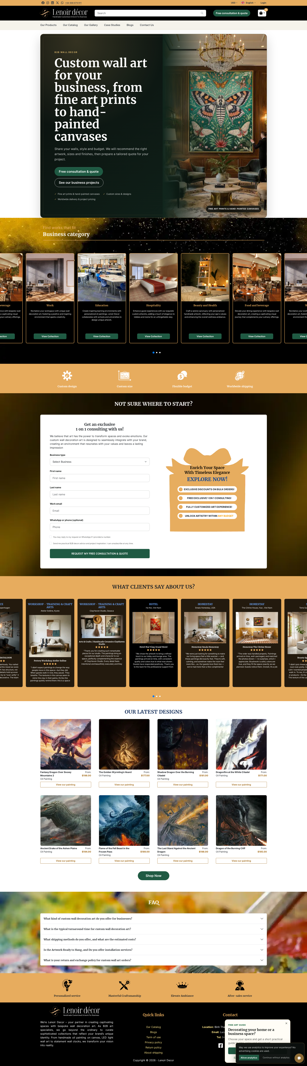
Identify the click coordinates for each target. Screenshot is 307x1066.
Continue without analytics (276, 1057)
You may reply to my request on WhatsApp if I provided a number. (82, 537)
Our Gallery (91, 25)
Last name (55, 487)
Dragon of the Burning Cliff (230, 848)
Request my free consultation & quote (99, 553)
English (249, 2)
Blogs (130, 25)
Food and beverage (257, 305)
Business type (57, 455)
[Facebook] (43, 2)
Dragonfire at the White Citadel (233, 772)
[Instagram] (48, 2)
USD (233, 2)
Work (50, 305)
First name (55, 471)
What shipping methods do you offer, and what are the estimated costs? (90, 939)
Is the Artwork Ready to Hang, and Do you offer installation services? (88, 949)
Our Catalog (70, 25)
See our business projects (79, 183)
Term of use (153, 1037)
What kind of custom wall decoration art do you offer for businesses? (88, 918)
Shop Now (153, 876)
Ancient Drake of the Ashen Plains (58, 848)
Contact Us (147, 25)
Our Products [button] (48, 25)
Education (101, 305)
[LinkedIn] (53, 2)
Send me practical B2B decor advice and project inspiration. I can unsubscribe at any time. (93, 543)
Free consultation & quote (232, 13)
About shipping (153, 1052)
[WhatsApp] (62, 2)
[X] (57, 2)
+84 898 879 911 (73, 3)
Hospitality (153, 305)
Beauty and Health (205, 305)
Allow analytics (249, 1057)
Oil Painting (46, 778)
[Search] (202, 13)
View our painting (65, 784)
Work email (56, 504)
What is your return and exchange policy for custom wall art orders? (87, 960)
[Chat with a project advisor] (299, 1058)
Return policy (153, 1047)
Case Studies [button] (112, 25)
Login (263, 2)
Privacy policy (153, 1042)
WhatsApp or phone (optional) (66, 520)
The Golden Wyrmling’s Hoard (115, 772)
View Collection (50, 336)
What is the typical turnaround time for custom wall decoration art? (87, 929)
